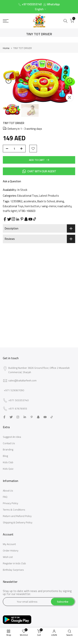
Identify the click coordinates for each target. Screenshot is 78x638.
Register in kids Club (14, 563)
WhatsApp (53, 4)
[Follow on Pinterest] (22, 219)
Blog (5, 455)
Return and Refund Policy (17, 516)
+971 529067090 (14, 390)
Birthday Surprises (13, 569)
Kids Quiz (8, 468)
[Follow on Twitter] (9, 219)
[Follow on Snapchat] (26, 219)
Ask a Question (12, 181)
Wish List (8, 556)
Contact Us (9, 443)
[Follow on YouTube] (30, 219)
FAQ (5, 496)
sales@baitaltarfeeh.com (22, 380)
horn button (32, 206)
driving (60, 201)
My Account (9, 544)
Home (6, 48)
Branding (8, 449)
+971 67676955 (17, 408)
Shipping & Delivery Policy (17, 522)
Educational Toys (27, 195)
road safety (64, 206)
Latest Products (49, 195)
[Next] (69, 81)
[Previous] (8, 81)
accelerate (29, 201)
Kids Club (8, 462)
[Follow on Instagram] (13, 219)
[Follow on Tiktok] (34, 219)
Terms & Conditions (14, 509)
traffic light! (10, 211)
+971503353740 (32, 4)
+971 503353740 (18, 400)
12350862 (16, 201)
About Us (8, 490)
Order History (10, 550)
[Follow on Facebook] (5, 219)
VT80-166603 (26, 211)
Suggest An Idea (12, 436)
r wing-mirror (48, 206)
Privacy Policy (10, 503)
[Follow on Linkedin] (18, 219)
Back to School (46, 201)
